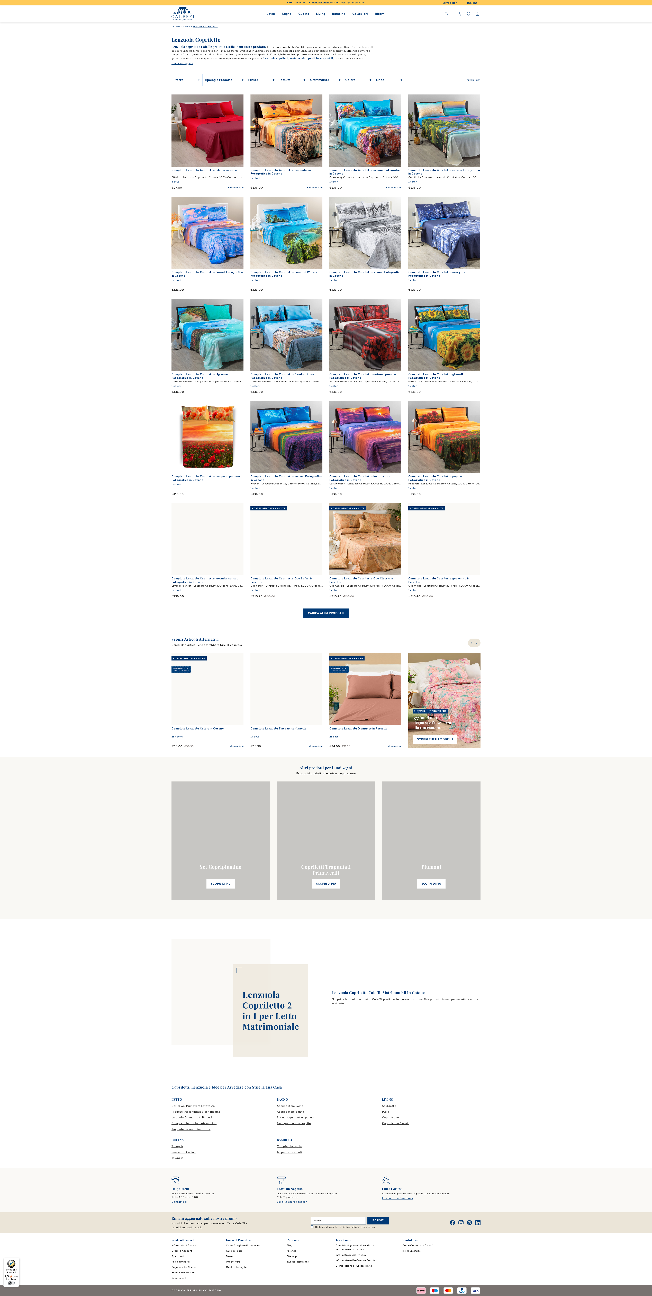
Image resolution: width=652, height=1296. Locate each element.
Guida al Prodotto (238, 1240)
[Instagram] (461, 1222)
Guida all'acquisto (183, 1240)
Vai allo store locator (292, 1201)
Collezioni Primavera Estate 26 (193, 1106)
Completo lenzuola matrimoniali (193, 1123)
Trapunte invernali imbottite (190, 1129)
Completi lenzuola (289, 1146)
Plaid (385, 1111)
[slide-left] (471, 643)
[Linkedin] (478, 1222)
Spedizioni (177, 1256)
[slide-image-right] (239, 130)
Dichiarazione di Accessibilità (354, 1265)
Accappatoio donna (290, 1111)
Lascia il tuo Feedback (397, 1198)
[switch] (11, 1283)
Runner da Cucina (183, 1152)
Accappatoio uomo (290, 1106)
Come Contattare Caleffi (417, 1245)
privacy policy (366, 1227)
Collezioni (360, 14)
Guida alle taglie (236, 1267)
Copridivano (390, 1117)
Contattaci (179, 1201)
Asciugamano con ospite (294, 1123)
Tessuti (230, 1256)
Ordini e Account (181, 1250)
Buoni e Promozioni (183, 1272)
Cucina (303, 14)
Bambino (339, 14)
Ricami (380, 14)
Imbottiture (233, 1261)
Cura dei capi (234, 1250)
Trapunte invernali (289, 1152)
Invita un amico (411, 1250)
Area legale (343, 1240)
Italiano (472, 2)
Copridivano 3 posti (395, 1123)
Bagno (287, 14)
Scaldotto (389, 1106)
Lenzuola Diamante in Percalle (192, 1117)
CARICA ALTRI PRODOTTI (326, 613)
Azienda (291, 1250)
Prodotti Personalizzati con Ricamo (196, 1111)
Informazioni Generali (184, 1245)
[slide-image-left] (175, 130)
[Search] (446, 14)
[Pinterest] (469, 1222)
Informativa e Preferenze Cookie (355, 1260)
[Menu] (17, 1260)
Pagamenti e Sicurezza (185, 1267)
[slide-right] (477, 643)
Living (320, 14)
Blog (290, 1245)
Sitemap (292, 1256)
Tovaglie (177, 1146)
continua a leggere (182, 63)
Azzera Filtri (474, 80)
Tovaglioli (178, 1158)
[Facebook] (452, 1222)
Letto (271, 14)
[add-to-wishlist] (237, 100)
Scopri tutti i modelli (435, 739)
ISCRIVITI (378, 1220)
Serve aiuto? (449, 2)
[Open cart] (478, 14)
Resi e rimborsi (180, 1261)
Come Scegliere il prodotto (243, 1245)
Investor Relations (298, 1261)
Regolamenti (179, 1278)
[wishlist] (468, 14)
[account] (459, 14)
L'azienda (293, 1240)
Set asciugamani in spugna (295, 1117)
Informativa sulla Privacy (351, 1255)
